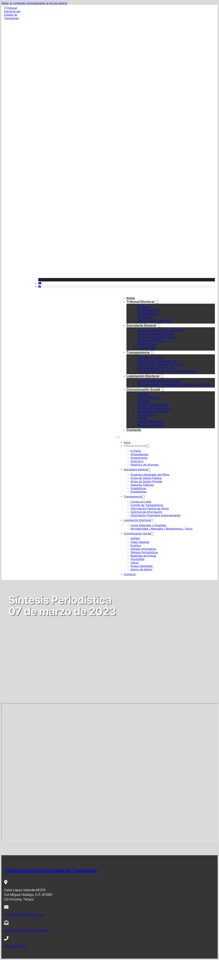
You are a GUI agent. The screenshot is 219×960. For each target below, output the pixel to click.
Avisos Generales (142, 566)
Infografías (137, 559)
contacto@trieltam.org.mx (24, 915)
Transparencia (138, 352)
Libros (135, 562)
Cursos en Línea (141, 501)
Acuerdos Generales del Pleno (150, 474)
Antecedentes (139, 454)
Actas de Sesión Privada (146, 481)
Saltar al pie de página (52, 3)
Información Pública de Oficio (150, 508)
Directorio (137, 461)
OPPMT (135, 538)
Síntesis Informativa (143, 549)
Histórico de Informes (153, 320)
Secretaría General (141, 325)
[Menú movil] (118, 437)
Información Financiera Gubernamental (167, 371)
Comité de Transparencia (147, 505)
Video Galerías (140, 542)
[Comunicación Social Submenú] (162, 389)
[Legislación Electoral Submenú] (152, 520)
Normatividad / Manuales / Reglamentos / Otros (174, 384)
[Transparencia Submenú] (143, 496)
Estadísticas (138, 488)
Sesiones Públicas (142, 485)
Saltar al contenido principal (19, 3)
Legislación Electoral (142, 376)
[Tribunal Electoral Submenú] (157, 302)
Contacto (133, 430)
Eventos (136, 545)
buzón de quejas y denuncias (26, 930)
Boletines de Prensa (143, 555)
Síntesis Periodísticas (144, 552)
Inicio (130, 298)
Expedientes (146, 347)
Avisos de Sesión (150, 425)
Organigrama (139, 457)
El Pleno (136, 451)
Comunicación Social (143, 389)
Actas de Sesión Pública (146, 478)
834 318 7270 (14, 946)
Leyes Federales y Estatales (148, 525)
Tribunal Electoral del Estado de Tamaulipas (50, 870)
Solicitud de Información (146, 512)
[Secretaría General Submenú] (149, 469)
